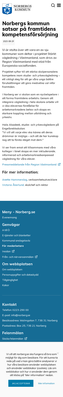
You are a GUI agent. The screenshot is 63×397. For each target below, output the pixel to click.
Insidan (6, 251)
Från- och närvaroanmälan (18, 256)
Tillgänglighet (10, 279)
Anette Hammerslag (14, 179)
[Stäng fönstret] (58, 353)
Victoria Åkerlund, (13, 185)
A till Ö (6, 230)
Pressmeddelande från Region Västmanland (29, 164)
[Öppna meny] (59, 5)
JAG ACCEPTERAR (21, 383)
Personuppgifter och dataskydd (20, 274)
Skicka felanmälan (12, 338)
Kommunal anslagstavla (16, 240)
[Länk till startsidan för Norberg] (17, 9)
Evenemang (9, 217)
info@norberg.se (20, 315)
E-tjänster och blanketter (16, 235)
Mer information (46, 383)
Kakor (5, 285)
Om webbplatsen (12, 269)
